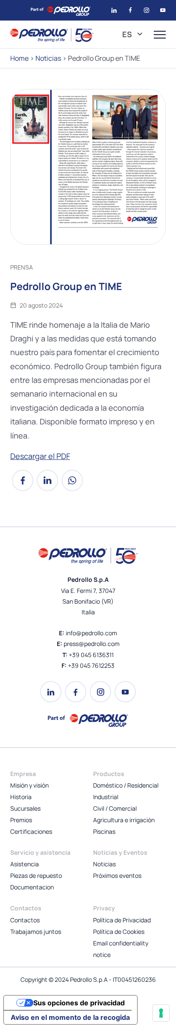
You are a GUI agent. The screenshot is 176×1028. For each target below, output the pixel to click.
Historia (21, 797)
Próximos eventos (117, 875)
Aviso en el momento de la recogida (70, 1017)
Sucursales (25, 808)
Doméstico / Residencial (125, 785)
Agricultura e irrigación (124, 820)
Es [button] (128, 34)
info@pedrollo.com (91, 633)
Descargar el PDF (40, 456)
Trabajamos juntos (35, 931)
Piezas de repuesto (36, 875)
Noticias (48, 58)
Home (19, 58)
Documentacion (32, 887)
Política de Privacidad (122, 920)
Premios (21, 820)
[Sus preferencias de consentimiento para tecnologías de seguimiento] (161, 1013)
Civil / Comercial (115, 808)
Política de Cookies (118, 931)
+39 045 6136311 (91, 655)
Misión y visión (29, 785)
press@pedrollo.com (92, 644)
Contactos (25, 920)
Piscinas (104, 831)
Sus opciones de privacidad (79, 1002)
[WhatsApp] (72, 484)
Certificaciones (31, 831)
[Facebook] (22, 484)
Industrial (105, 797)
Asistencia (24, 864)
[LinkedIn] (47, 484)
